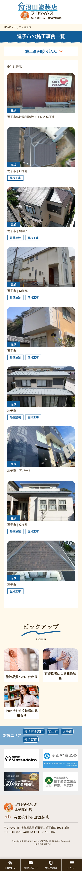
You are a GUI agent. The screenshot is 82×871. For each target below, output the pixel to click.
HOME (7, 27)
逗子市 (67, 731)
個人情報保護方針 (43, 844)
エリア (17, 27)
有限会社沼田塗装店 (31, 817)
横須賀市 (30, 739)
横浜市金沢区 (33, 731)
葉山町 (53, 731)
